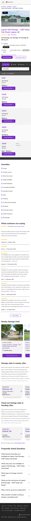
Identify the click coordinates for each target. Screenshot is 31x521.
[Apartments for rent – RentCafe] (9, 2)
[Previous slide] (1, 64)
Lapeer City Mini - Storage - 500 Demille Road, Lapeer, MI (11, 345)
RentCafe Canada (25, 514)
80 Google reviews (19, 226)
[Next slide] (27, 18)
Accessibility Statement (19, 510)
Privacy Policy (23, 508)
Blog (3, 508)
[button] (20, 57)
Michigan (9, 6)
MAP (5, 12)
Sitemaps (7, 508)
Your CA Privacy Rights (7, 510)
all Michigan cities (20, 443)
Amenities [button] (6, 69)
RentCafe (3, 6)
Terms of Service (15, 508)
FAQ (15, 506)
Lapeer (14, 6)
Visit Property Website (9, 55)
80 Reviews (13, 34)
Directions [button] (6, 47)
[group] (6, 64)
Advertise (26, 506)
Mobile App (19, 506)
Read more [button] (14, 261)
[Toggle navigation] (3, 2)
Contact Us (10, 506)
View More (15, 315)
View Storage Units (12, 355)
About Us (4, 506)
